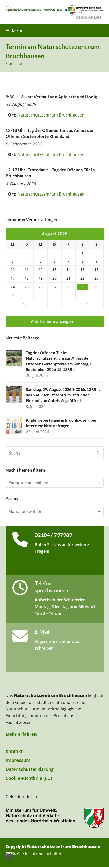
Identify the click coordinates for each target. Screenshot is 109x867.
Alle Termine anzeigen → (54, 321)
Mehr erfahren (21, 734)
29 (82, 286)
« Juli (27, 304)
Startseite (14, 63)
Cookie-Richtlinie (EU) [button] (29, 778)
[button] (14, 30)
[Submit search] (98, 453)
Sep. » (82, 304)
